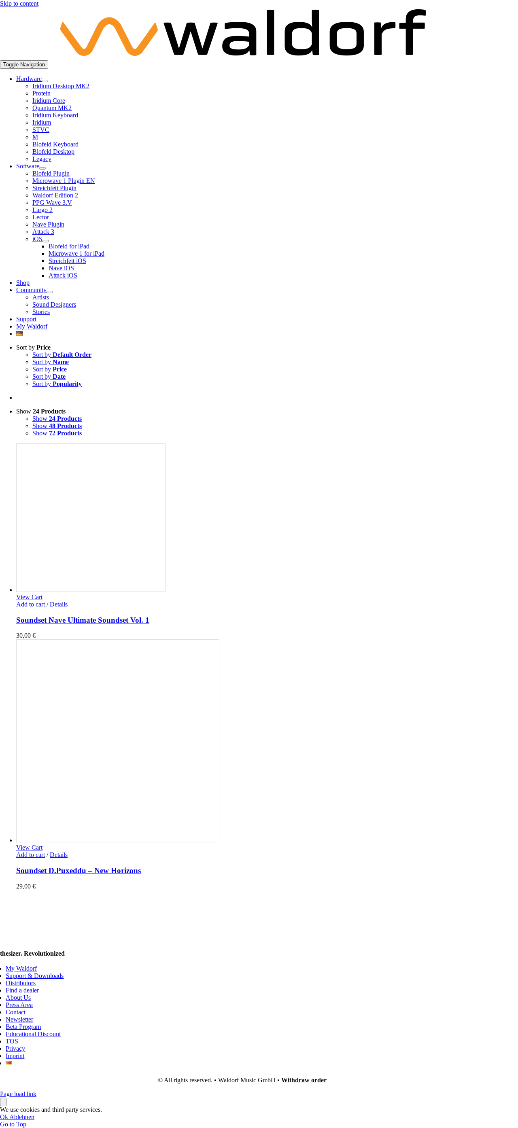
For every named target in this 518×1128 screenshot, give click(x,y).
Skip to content (19, 3)
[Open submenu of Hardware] (45, 81)
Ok (4, 1116)
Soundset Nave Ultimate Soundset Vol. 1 (82, 620)
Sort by (61, 354)
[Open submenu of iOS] (45, 241)
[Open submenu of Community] (50, 292)
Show (57, 418)
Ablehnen (21, 1116)
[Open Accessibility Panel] (3, 1102)
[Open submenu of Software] (42, 168)
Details (59, 604)
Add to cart (30, 604)
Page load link (18, 1093)
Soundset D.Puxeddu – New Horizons (78, 870)
